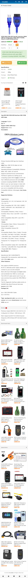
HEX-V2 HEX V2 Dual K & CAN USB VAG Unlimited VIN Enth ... (20, 439)
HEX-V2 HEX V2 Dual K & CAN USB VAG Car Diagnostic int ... (20, 563)
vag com (6, 302)
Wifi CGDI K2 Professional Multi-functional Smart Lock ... (20, 400)
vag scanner (18, 298)
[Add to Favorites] (17, 45)
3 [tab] (14, 33)
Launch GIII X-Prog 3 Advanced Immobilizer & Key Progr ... (7, 485)
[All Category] (15, 2)
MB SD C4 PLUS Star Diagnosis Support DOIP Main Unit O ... (20, 543)
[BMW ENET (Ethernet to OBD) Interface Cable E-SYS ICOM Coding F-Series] (20, 496)
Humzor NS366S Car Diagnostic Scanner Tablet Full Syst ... (6, 504)
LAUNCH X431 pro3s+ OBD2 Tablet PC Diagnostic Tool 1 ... (6, 419)
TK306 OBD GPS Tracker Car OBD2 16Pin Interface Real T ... (7, 563)
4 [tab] (16, 33)
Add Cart (23, 62)
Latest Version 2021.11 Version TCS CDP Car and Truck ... (20, 102)
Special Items (4, 447)
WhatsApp (12, 77)
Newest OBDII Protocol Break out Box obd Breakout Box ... (6, 341)
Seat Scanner (23, 300)
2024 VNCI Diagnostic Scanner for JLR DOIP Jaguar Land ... (19, 380)
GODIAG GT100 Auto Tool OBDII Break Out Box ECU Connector (7, 400)
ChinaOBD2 (11, 572)
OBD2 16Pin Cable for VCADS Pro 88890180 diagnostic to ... (6, 543)
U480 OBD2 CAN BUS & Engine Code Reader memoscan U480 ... (7, 439)
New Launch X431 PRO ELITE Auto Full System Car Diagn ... (6, 361)
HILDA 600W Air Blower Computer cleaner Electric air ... (7, 465)
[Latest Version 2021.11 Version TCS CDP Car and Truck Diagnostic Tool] (21, 92)
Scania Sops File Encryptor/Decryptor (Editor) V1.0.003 (19, 465)
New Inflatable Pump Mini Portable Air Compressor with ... (7, 380)
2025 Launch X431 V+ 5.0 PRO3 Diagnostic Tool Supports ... (19, 485)
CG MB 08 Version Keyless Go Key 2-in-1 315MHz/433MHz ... (19, 341)
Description (4, 111)
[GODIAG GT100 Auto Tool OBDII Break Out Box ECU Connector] (7, 391)
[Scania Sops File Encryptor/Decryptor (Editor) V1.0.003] (20, 457)
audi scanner (9, 300)
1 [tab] (10, 33)
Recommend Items (5, 323)
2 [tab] (12, 33)
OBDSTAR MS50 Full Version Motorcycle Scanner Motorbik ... (6, 524)
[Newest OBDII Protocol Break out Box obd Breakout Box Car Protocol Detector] (7, 333)
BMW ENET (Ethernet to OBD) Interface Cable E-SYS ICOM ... (20, 504)
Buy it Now (7, 62)
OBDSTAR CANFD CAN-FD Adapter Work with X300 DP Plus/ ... (20, 361)
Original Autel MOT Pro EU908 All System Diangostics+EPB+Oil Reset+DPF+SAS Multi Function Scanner (13, 318)
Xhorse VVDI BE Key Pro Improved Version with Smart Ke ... (20, 419)
